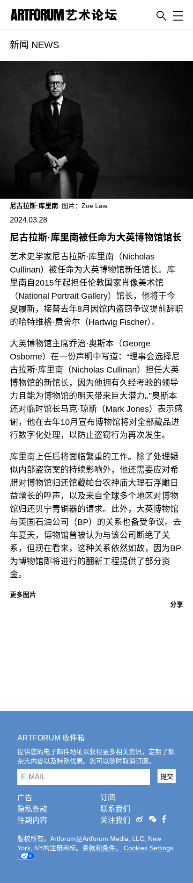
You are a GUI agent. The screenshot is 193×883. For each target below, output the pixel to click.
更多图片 (23, 594)
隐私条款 (32, 809)
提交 (166, 776)
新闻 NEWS (34, 45)
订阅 (107, 798)
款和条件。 (105, 848)
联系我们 (115, 809)
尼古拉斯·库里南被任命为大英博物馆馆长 (96, 237)
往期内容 (32, 820)
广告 (24, 798)
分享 (176, 604)
